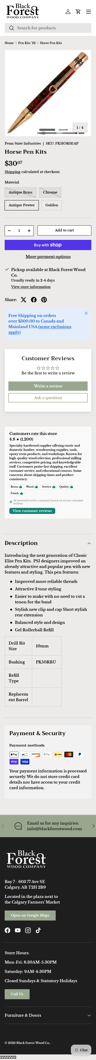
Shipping (13, 172)
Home (9, 43)
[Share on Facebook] (34, 300)
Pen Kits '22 (27, 43)
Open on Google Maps (30, 915)
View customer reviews (32, 511)
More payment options (48, 256)
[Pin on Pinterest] (44, 300)
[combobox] (48, 28)
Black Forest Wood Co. (33, 1043)
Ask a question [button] (48, 397)
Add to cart (64, 230)
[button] (78, 12)
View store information (31, 287)
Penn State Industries (23, 143)
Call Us (17, 994)
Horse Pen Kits (51, 43)
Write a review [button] (48, 386)
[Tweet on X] (23, 300)
